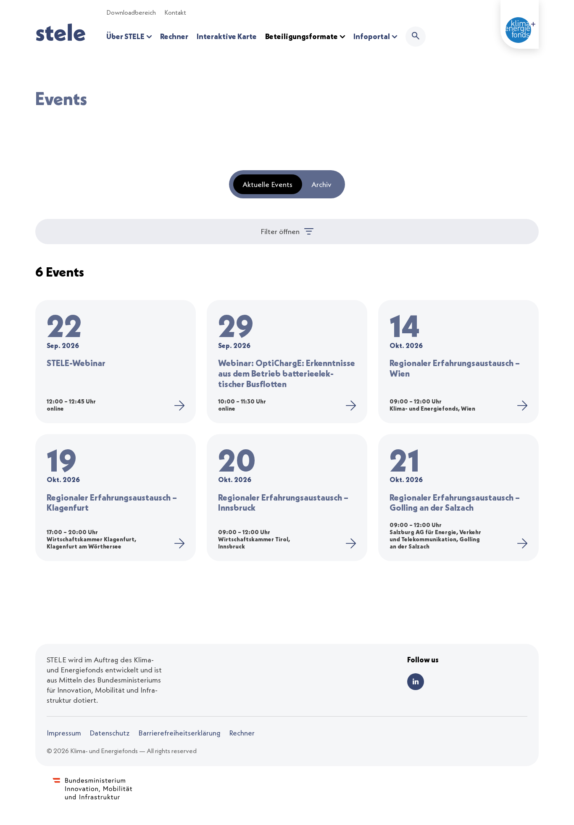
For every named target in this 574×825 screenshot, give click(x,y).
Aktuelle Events (267, 184)
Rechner (242, 733)
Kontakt (175, 12)
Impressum (64, 733)
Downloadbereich (131, 12)
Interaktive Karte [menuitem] (227, 36)
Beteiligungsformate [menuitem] (302, 36)
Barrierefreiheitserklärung (179, 733)
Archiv (321, 184)
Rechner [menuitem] (174, 36)
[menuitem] (415, 36)
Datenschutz (110, 733)
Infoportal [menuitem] (372, 36)
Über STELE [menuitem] (126, 36)
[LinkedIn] (415, 681)
